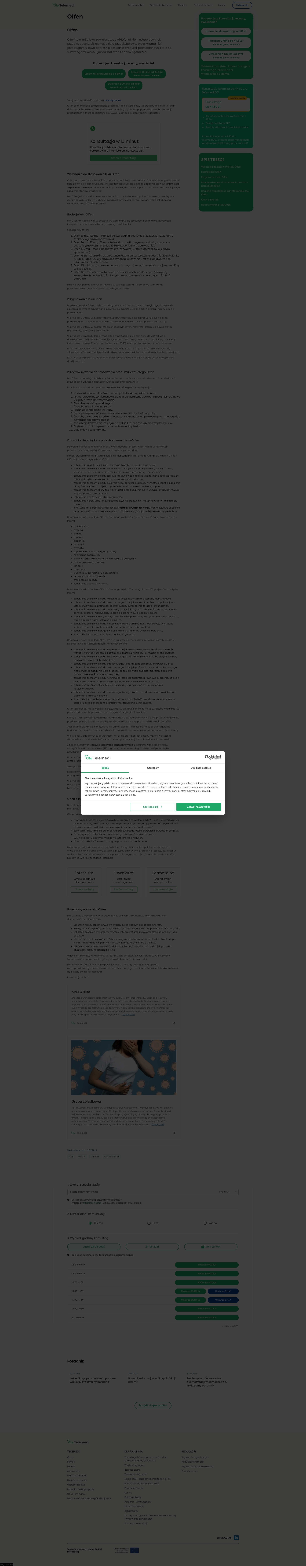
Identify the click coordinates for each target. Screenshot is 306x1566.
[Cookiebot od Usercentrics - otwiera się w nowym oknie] (207, 757)
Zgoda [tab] (105, 767)
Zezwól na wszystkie (198, 807)
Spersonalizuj (150, 807)
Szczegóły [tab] (153, 767)
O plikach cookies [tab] (201, 767)
